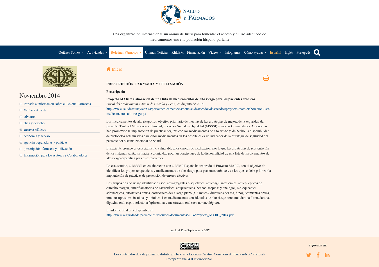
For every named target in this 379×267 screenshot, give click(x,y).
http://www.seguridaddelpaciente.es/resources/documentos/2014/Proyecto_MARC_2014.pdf (170, 215)
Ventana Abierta (35, 110)
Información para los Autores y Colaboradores (56, 155)
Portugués (303, 52)
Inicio (116, 69)
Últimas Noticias (156, 52)
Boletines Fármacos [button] (125, 52)
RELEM (178, 52)
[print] (266, 79)
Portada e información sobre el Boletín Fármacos (57, 103)
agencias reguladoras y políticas (45, 142)
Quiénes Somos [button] (70, 52)
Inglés (289, 52)
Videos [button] (213, 52)
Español (275, 52)
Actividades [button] (96, 52)
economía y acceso (37, 136)
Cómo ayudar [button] (254, 52)
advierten (30, 116)
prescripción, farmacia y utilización (48, 148)
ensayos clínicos (35, 129)
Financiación (196, 52)
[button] (317, 52)
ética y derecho (34, 123)
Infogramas (233, 52)
